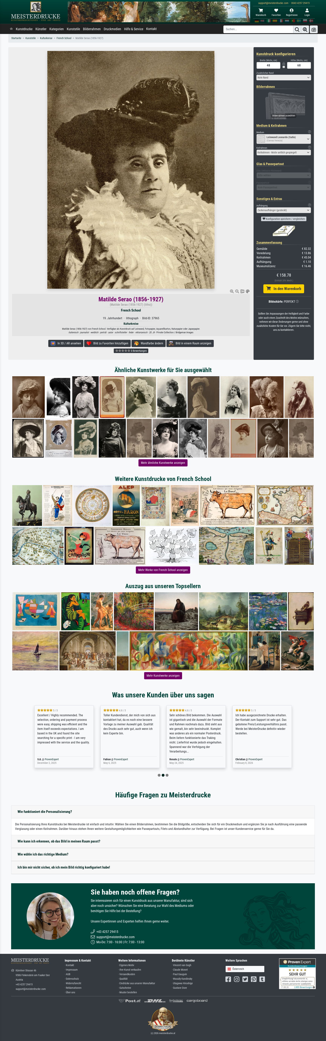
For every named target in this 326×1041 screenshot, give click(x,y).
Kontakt (151, 29)
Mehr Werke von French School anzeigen (163, 570)
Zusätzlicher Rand (265, 73)
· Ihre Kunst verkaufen (129, 969)
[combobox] (283, 77)
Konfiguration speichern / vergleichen (285, 218)
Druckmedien (112, 29)
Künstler (40, 29)
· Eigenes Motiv (126, 965)
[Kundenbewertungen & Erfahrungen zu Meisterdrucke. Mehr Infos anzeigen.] (297, 973)
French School (64, 38)
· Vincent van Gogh (181, 965)
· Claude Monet (180, 969)
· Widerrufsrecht (73, 983)
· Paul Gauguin (179, 974)
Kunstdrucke (24, 29)
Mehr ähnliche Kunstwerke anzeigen (163, 463)
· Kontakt (69, 965)
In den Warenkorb (286, 288)
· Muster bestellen (127, 992)
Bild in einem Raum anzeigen (192, 343)
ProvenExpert (56, 759)
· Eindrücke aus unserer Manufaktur (136, 983)
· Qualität (123, 978)
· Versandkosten (126, 974)
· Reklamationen (73, 987)
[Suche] (297, 29)
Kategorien (56, 29)
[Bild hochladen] (314, 29)
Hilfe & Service (133, 29)
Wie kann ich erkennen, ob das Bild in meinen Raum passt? (59, 841)
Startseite (16, 38)
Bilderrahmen (92, 29)
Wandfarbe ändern (150, 343)
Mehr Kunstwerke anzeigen (163, 675)
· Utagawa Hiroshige (182, 983)
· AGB (67, 974)
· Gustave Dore (179, 987)
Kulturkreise (46, 38)
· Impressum (71, 969)
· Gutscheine (124, 987)
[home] (11, 29)
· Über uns (70, 992)
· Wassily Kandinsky (182, 978)
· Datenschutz (72, 978)
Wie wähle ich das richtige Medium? (43, 854)
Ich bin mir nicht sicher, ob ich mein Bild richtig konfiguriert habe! (64, 867)
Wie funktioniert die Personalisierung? (45, 811)
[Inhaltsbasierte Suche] (305, 29)
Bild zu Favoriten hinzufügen (109, 343)
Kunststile (73, 29)
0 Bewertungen (138, 350)
